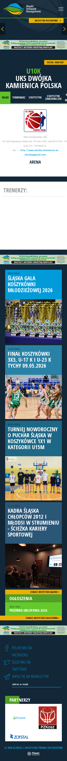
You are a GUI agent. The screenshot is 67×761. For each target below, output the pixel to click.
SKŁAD (5, 97)
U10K (33, 71)
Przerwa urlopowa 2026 (28, 609)
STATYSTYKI (35, 97)
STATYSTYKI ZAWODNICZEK (53, 97)
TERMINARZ (18, 97)
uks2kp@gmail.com (35, 154)
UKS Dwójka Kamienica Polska (34, 81)
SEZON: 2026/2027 (55, 62)
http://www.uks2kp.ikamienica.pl (39, 150)
